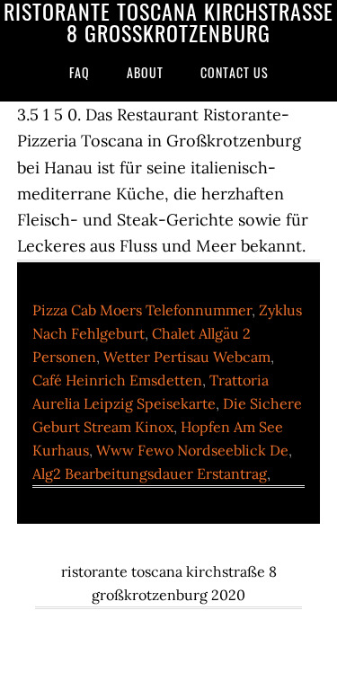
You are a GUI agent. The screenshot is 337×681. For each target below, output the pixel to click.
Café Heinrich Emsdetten (117, 380)
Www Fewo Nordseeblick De (192, 450)
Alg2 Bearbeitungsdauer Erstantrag (149, 473)
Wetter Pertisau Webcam (186, 357)
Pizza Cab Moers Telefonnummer (142, 310)
